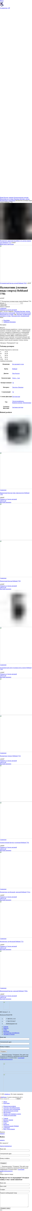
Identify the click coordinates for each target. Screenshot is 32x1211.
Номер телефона (5, 1046)
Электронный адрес (6, 1042)
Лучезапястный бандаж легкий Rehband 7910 (13, 283)
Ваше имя (3, 1037)
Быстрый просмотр (5, 502)
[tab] (17, 320)
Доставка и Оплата (9, 1034)
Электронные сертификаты (11, 1033)
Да (13, 382)
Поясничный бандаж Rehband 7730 (10, 581)
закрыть (2, 1133)
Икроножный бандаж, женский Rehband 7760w (14, 991)
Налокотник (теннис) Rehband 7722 (10, 756)
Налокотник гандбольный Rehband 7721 (11, 941)
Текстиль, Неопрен (17, 387)
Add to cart (3, 305)
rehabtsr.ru (7, 1094)
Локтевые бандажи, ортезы (22, 199)
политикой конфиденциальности (12, 1058)
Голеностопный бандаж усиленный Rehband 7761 (14, 842)
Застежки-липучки (17, 407)
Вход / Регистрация (9, 1129)
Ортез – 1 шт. (16, 378)
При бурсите (16, 373)
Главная (5, 1026)
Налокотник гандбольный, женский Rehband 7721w (15, 892)
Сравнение (6, 1127)
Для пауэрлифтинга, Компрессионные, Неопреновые (21, 401)
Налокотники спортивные (8, 200)
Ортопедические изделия (21, 197)
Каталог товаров (9, 197)
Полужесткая (16, 396)
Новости (5, 1028)
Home (2, 197)
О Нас (5, 1029)
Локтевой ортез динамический (20, 316)
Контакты (6, 1031)
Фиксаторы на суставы (7, 199)
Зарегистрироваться (6, 1146)
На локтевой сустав (18, 364)
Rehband (14, 369)
